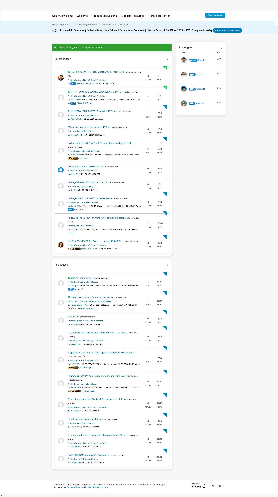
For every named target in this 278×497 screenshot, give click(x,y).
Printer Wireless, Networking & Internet (85, 321)
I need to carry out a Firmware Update (99, 297)
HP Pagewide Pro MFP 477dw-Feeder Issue (98, 198)
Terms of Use (73, 487)
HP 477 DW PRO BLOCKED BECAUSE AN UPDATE (104, 91)
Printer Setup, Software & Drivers (83, 115)
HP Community (60, 24)
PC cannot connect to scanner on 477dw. (97, 127)
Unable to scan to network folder (93, 419)
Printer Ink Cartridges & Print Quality (84, 151)
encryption (82, 316)
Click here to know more (227, 30)
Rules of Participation (97, 487)
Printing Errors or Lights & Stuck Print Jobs (87, 80)
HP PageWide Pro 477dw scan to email (96, 182)
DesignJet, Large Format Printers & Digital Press (89, 301)
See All (112, 57)
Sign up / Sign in (215, 15)
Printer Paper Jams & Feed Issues (83, 202)
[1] (276, 21)
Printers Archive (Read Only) (80, 226)
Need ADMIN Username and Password (96, 455)
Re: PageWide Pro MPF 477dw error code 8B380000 (103, 241)
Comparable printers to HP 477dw (94, 166)
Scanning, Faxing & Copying (80, 131)
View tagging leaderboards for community (201, 46)
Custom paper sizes (89, 278)
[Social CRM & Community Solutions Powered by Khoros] (198, 486)
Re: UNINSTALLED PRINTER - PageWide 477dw (100, 111)
